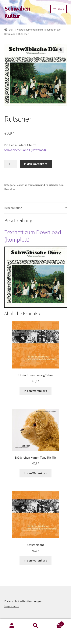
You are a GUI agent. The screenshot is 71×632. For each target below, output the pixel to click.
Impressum (11, 606)
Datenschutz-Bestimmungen (23, 601)
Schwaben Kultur (17, 12)
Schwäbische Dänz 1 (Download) (25, 150)
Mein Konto (12, 625)
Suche (35, 625)
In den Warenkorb (35, 164)
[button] (61, 50)
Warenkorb (54, 622)
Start (11, 29)
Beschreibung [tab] (13, 208)
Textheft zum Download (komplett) (32, 235)
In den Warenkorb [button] (35, 391)
